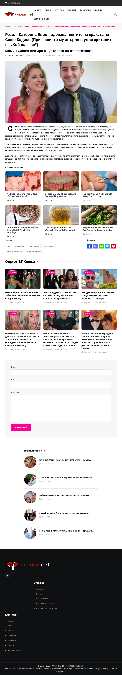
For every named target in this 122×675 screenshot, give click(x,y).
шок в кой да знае (34, 251)
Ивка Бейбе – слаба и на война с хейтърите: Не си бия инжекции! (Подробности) (22, 295)
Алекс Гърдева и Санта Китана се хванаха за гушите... (64, 513)
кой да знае (19, 246)
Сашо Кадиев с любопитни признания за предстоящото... (66, 478)
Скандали (71, 10)
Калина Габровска (16, 56)
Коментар (16, 392)
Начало (37, 10)
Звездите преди (42, 19)
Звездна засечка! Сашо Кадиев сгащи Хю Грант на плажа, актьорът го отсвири (97, 295)
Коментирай (21, 427)
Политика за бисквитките (46, 609)
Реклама (39, 589)
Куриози (59, 10)
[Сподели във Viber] (95, 246)
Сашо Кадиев (34, 246)
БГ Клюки (18, 26)
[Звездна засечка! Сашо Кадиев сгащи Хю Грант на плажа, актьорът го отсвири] (99, 279)
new (8, 246)
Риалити (98, 10)
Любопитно (85, 10)
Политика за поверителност (47, 604)
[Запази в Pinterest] (113, 246)
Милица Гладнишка (14, 251)
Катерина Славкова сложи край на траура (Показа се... (65, 460)
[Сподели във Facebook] (89, 246)
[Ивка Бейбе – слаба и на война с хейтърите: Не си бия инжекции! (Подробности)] (23, 279)
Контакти (40, 594)
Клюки (47, 10)
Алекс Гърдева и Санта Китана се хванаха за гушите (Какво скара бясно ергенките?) (59, 295)
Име (13, 367)
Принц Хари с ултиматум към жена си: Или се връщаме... (66, 531)
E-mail (13, 380)
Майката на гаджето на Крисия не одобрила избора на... (65, 495)
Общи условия (42, 599)
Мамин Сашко (48, 246)
